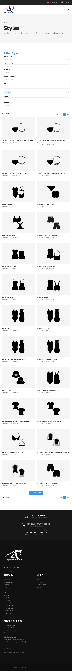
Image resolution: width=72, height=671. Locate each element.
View (21, 128)
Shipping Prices (9, 603)
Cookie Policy (8, 613)
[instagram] (11, 568)
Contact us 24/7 (38, 534)
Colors (6, 587)
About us (7, 579)
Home (6, 23)
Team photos (8, 608)
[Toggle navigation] (68, 9)
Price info (7, 597)
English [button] (53, 2)
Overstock (41, 590)
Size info (7, 600)
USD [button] (66, 2)
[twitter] (4, 568)
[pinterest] (14, 568)
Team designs (9, 605)
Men (38, 579)
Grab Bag (40, 587)
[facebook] (7, 568)
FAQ (5, 592)
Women (40, 582)
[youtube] (18, 568)
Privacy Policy (8, 610)
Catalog (6, 584)
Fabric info (7, 590)
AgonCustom (8, 582)
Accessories (41, 584)
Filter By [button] (10, 53)
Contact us (7, 648)
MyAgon (6, 595)
